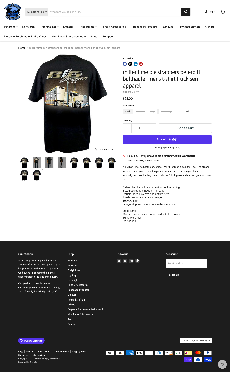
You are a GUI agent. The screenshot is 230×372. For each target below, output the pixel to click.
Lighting (68, 27)
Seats (93, 36)
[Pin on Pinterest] (141, 64)
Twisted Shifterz (190, 27)
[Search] (185, 12)
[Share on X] (130, 64)
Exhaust (168, 27)
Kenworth (28, 27)
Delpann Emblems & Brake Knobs (25, 36)
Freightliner (49, 27)
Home (22, 47)
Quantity (127, 120)
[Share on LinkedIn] (136, 64)
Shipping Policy (79, 351)
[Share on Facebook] (125, 64)
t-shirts (210, 27)
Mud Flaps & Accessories (68, 36)
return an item (38, 355)
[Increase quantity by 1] (152, 128)
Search (29, 351)
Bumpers (108, 36)
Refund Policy (62, 351)
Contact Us (23, 355)
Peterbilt (10, 27)
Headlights (87, 27)
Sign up (174, 275)
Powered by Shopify (27, 362)
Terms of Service (44, 351)
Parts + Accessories (114, 27)
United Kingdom (194, 340)
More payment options (167, 147)
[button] (210, 12)
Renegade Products (145, 27)
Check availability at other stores (143, 161)
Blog (20, 351)
